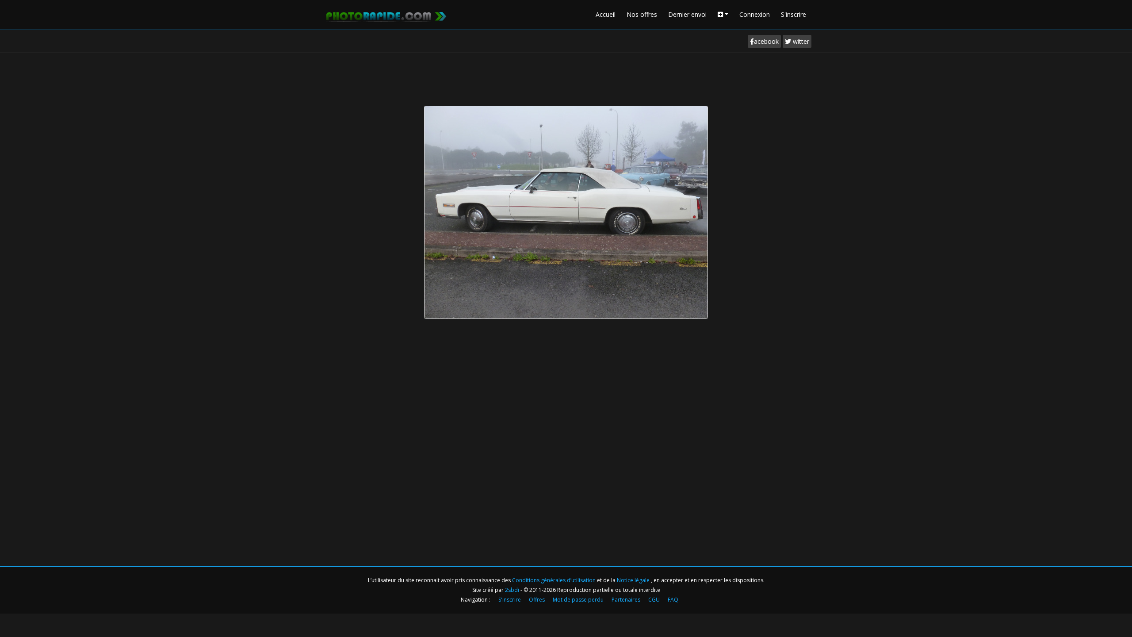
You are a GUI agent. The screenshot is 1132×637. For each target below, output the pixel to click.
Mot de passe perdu (578, 599)
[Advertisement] (566, 77)
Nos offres (642, 14)
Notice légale (634, 580)
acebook (766, 41)
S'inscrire (793, 14)
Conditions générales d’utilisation (554, 580)
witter (800, 41)
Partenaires (626, 599)
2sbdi (512, 590)
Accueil (606, 14)
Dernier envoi (687, 14)
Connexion (754, 14)
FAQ (673, 599)
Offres (537, 599)
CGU (654, 599)
